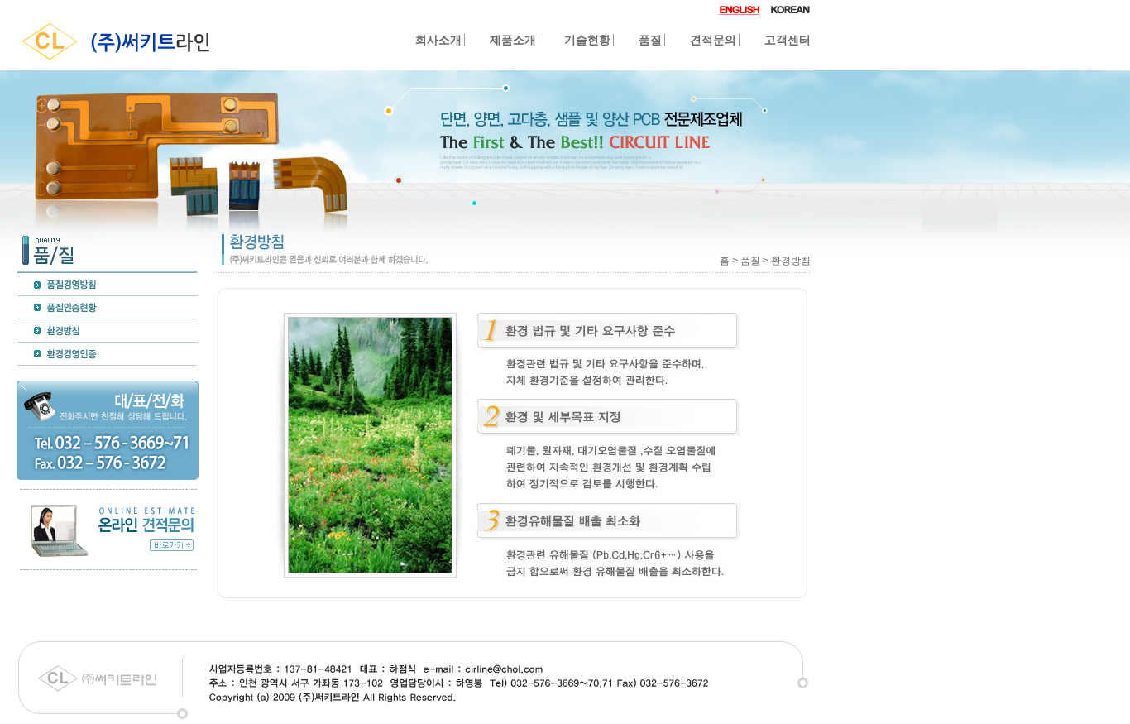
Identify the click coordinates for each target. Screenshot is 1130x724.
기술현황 (587, 40)
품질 (650, 40)
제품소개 (513, 40)
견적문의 (713, 40)
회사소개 (438, 40)
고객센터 (787, 40)
